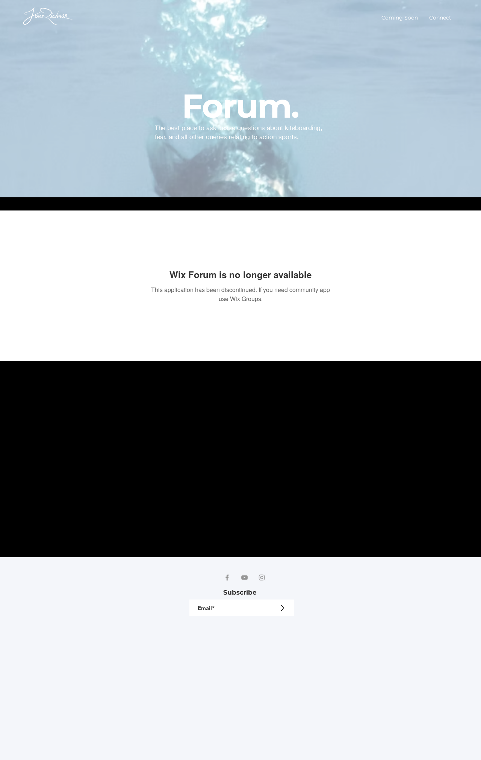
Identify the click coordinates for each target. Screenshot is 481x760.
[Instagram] (262, 577)
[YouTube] (244, 577)
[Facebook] (227, 577)
